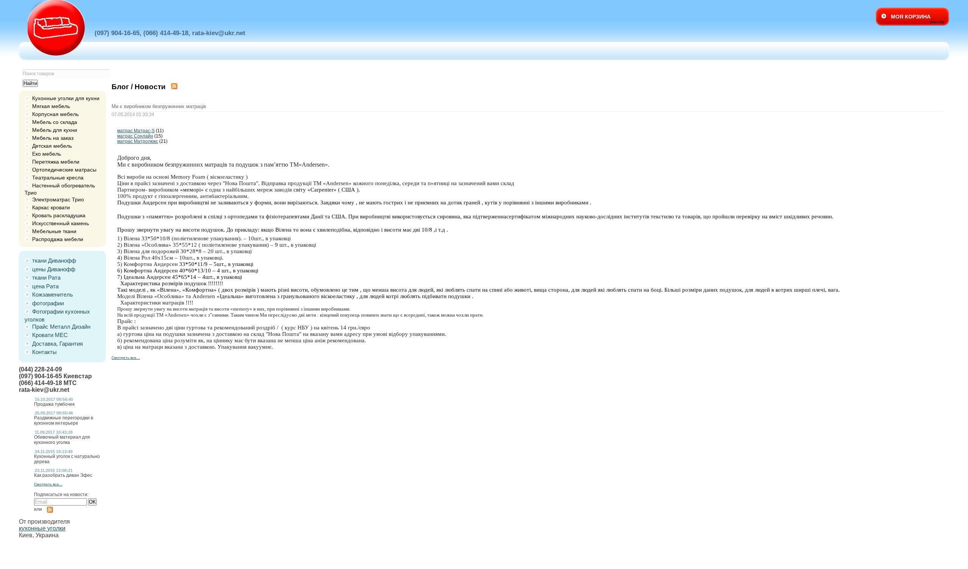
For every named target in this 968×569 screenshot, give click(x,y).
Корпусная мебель (55, 114)
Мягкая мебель (51, 106)
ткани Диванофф (54, 260)
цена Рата (45, 286)
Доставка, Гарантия (57, 343)
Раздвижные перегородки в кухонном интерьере (63, 420)
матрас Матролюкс (137, 141)
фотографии (48, 303)
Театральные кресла (58, 178)
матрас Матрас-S (136, 130)
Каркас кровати (51, 207)
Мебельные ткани (54, 231)
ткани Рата (46, 277)
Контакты (44, 352)
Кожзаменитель (52, 294)
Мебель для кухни (54, 130)
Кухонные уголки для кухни (65, 98)
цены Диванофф (53, 269)
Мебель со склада (54, 122)
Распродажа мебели (57, 239)
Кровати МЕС (50, 335)
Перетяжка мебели (55, 162)
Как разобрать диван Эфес (63, 475)
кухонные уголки (42, 528)
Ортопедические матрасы (64, 170)
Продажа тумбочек (54, 404)
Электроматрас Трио (58, 199)
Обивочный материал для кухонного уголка (62, 439)
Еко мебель (46, 154)
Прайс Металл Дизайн (61, 326)
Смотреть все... (48, 484)
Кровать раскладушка (58, 215)
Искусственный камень (60, 223)
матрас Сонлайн (135, 136)
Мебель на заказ (52, 138)
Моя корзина (911, 17)
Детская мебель (52, 146)
